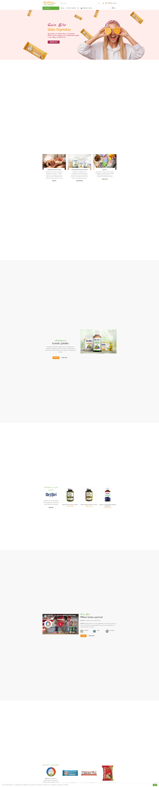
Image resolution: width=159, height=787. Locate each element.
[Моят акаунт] (103, 3)
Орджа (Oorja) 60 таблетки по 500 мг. (70, 504)
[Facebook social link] (110, 8)
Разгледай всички (79, 180)
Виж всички (56, 357)
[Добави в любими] (78, 490)
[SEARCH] (99, 3)
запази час (54, 180)
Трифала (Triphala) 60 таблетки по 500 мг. (89, 504)
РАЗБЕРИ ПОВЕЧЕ (91, 635)
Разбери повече (64, 357)
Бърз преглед (78, 487)
